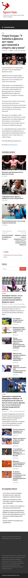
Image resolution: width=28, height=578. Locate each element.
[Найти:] (14, 269)
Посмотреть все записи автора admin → (13, 256)
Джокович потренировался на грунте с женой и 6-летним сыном (19, 463)
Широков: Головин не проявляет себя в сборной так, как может (19, 330)
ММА (3, 33)
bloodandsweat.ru (13, 144)
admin (11, 50)
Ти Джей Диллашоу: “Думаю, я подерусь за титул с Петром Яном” (13, 197)
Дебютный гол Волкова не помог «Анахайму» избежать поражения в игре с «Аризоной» (13, 501)
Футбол (4, 293)
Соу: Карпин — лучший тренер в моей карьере (18, 320)
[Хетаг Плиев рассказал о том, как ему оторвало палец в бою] (14, 219)
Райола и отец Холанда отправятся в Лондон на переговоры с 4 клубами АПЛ (19, 357)
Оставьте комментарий (20, 50)
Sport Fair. (10, 12)
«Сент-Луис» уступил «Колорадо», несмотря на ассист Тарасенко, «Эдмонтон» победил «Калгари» (12, 495)
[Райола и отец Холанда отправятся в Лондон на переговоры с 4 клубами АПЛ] (7, 359)
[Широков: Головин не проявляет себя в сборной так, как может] (7, 333)
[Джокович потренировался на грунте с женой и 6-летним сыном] (7, 466)
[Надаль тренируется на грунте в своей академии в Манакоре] (7, 444)
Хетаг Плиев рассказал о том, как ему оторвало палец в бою (13, 222)
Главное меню (9, 27)
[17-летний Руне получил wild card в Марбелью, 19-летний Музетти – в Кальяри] (7, 454)
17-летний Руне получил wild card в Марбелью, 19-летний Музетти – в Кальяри (19, 452)
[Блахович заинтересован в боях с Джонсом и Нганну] (14, 170)
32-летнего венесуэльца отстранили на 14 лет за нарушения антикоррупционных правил (19, 476)
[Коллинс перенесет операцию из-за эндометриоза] (7, 435)
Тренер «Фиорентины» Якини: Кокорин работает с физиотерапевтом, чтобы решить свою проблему (19, 343)
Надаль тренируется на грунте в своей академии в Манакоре (19, 441)
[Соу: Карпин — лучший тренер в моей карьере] (7, 324)
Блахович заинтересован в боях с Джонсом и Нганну (12, 173)
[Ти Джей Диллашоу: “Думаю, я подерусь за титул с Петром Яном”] (14, 195)
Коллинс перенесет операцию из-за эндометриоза (19, 431)
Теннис (4, 394)
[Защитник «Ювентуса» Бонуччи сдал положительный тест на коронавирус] (7, 371)
